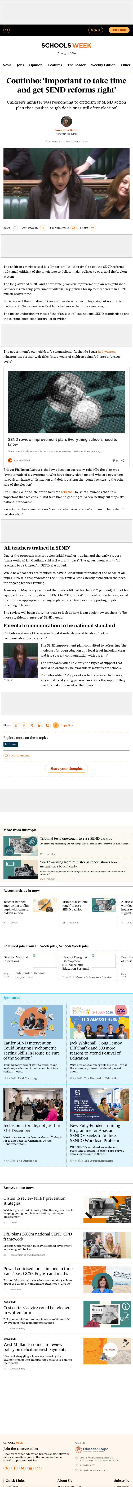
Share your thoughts (66, 768)
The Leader (77, 65)
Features (55, 65)
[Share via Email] (48, 725)
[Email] (38, 1468)
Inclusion (11, 744)
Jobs (20, 65)
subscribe (119, 29)
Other (125, 65)
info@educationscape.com (92, 1470)
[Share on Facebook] (24, 725)
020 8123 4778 (87, 1465)
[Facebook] (14, 1468)
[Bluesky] (22, 1468)
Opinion (36, 65)
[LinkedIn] (30, 1468)
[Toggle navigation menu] (6, 30)
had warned (107, 352)
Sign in (95, 29)
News (7, 65)
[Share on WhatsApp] (16, 725)
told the (67, 492)
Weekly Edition (103, 65)
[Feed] (6, 1468)
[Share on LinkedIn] (40, 725)
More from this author (66, 134)
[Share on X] (32, 725)
